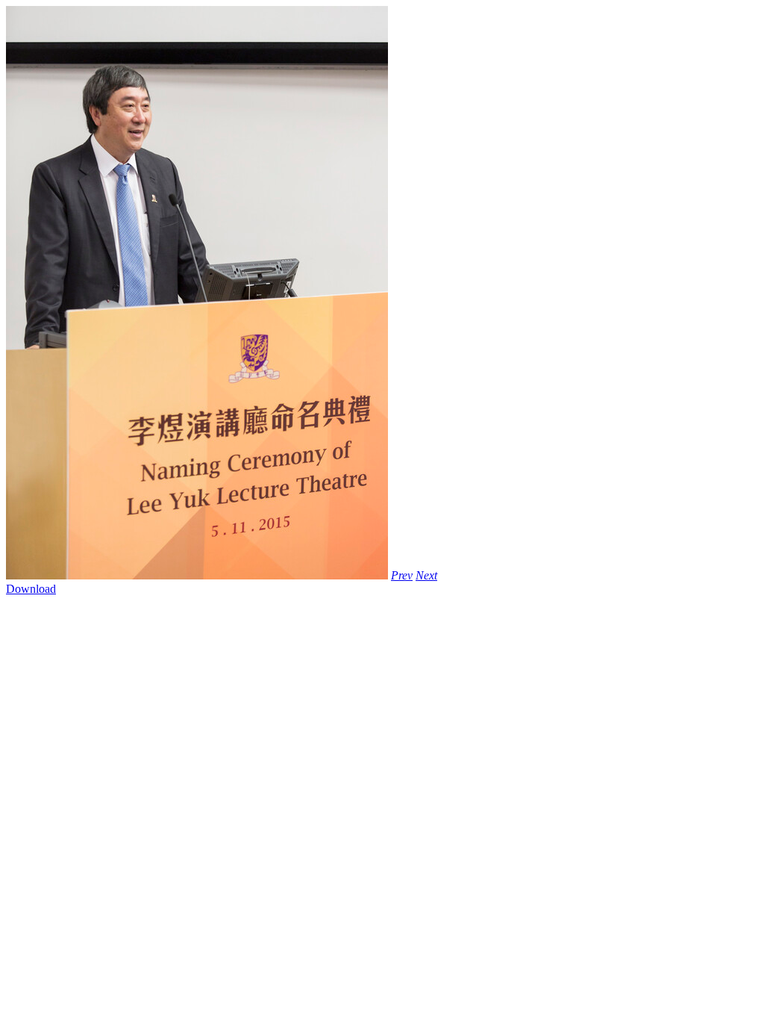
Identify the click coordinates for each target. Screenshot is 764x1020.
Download (31, 588)
